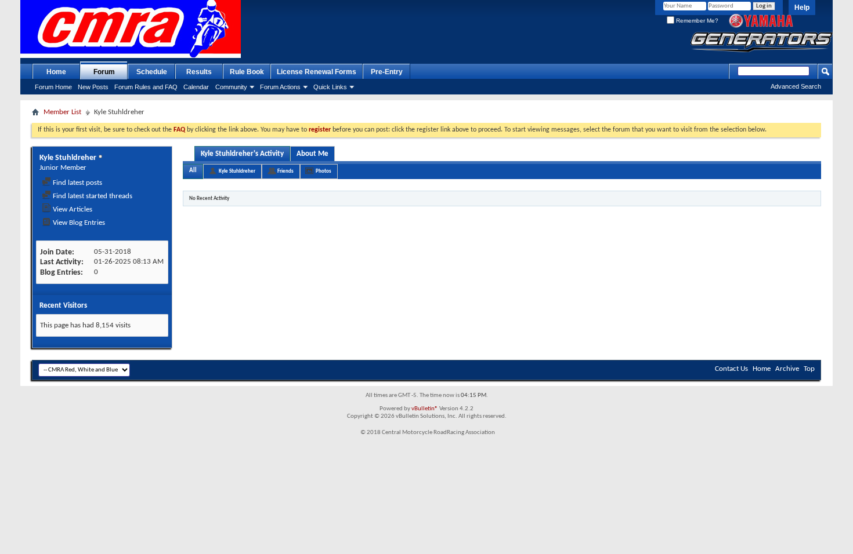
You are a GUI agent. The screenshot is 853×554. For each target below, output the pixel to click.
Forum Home (53, 86)
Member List (62, 112)
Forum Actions (280, 86)
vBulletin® (424, 409)
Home (56, 72)
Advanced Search (796, 86)
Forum (104, 72)
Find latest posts (76, 183)
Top (809, 369)
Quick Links (330, 86)
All (193, 170)
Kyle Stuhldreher (237, 171)
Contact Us (731, 369)
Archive (787, 369)
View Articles (71, 209)
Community (231, 86)
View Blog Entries (78, 223)
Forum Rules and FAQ (146, 86)
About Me (312, 154)
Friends (285, 171)
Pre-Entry (387, 72)
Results (199, 72)
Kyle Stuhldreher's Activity (242, 154)
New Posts (93, 86)
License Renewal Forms (316, 72)
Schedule (151, 72)
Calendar (196, 86)
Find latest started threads (91, 196)
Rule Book (247, 72)
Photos (323, 171)
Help (801, 7)
